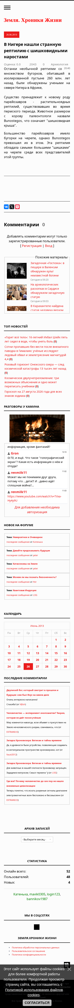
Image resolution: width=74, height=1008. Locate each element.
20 (37, 660)
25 (19, 666)
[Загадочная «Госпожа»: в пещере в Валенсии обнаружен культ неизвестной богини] (17, 277)
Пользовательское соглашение (28, 951)
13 (37, 653)
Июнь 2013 (37, 626)
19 (28, 660)
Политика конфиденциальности (29, 954)
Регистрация (32, 246)
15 (56, 653)
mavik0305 (37, 894)
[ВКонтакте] (6, 206)
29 (56, 666)
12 (28, 653)
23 (65, 660)
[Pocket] (17, 206)
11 (19, 653)
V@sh (22, 704)
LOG (35, 595)
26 (28, 666)
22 (56, 660)
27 (37, 666)
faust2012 (11, 754)
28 (46, 666)
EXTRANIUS (12, 732)
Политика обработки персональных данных (35, 947)
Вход (48, 246)
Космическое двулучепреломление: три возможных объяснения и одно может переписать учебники (32, 382)
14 (46, 653)
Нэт (35, 582)
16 (65, 653)
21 (46, 660)
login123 (53, 894)
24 (9, 666)
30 (65, 666)
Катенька (38, 542)
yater (35, 555)
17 (9, 660)
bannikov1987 (37, 899)
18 (19, 660)
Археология (59, 64)
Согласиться (37, 1002)
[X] (11, 206)
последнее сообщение (18, 542)
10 (9, 653)
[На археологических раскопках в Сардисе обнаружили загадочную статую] (17, 299)
